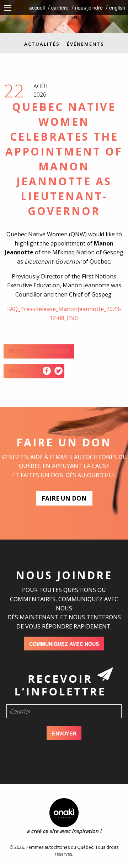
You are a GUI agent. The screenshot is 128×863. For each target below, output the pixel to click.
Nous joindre (89, 7)
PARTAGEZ (22, 370)
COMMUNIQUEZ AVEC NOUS (64, 643)
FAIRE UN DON (64, 498)
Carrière (60, 7)
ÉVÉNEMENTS (85, 44)
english (117, 7)
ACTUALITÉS (42, 44)
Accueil (37, 7)
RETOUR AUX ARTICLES (39, 351)
